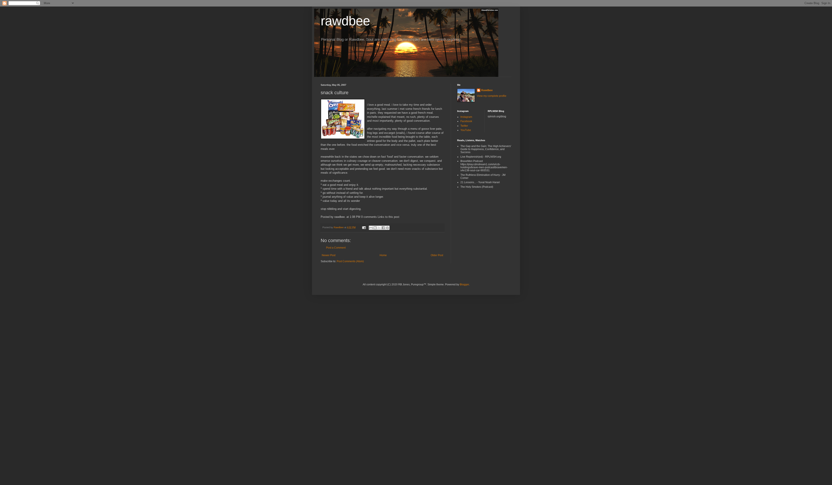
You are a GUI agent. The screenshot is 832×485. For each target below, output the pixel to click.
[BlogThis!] (375, 228)
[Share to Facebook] (383, 228)
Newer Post (328, 255)
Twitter (464, 125)
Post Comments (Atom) (350, 261)
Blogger (464, 284)
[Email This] (371, 228)
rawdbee (345, 21)
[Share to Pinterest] (387, 228)
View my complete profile (491, 95)
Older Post (437, 255)
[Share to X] (379, 228)
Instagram (466, 116)
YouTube (465, 130)
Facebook (466, 121)
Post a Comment (336, 247)
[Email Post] (364, 227)
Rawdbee (487, 90)
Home (383, 255)
